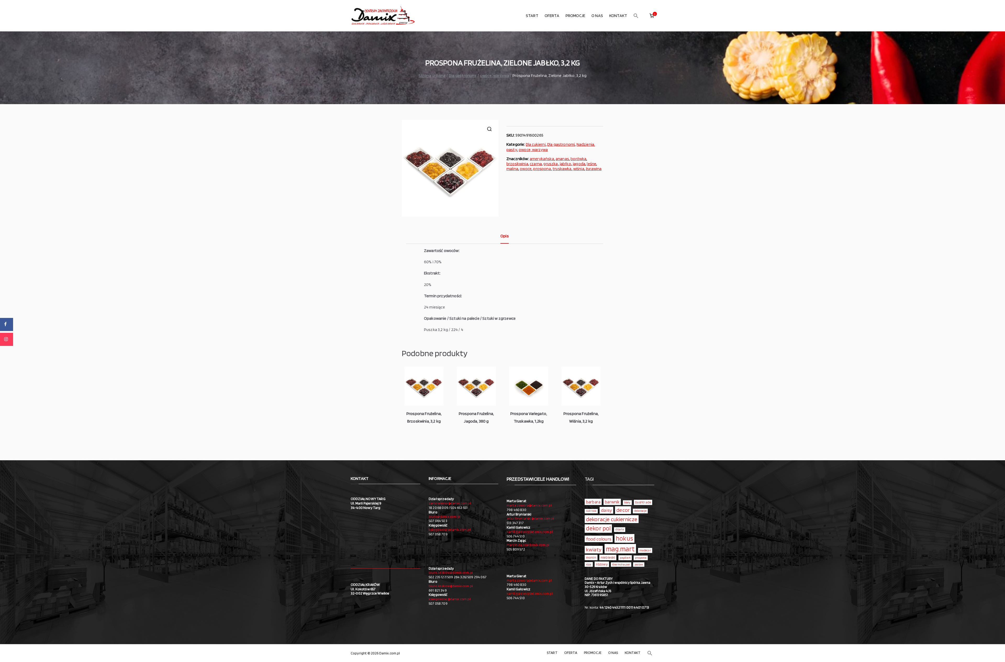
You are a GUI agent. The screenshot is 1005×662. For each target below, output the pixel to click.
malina (512, 168)
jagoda (579, 163)
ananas (562, 158)
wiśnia (578, 168)
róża (588, 564)
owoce (526, 168)
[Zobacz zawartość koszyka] (651, 15)
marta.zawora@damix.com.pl (529, 505)
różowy (602, 564)
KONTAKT (618, 15)
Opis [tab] (504, 235)
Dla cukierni (536, 144)
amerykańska (542, 158)
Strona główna (431, 75)
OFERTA (552, 15)
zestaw (638, 564)
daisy (606, 510)
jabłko (565, 163)
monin (591, 557)
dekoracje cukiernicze (611, 519)
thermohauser (621, 564)
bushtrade (643, 502)
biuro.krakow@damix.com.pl (451, 572)
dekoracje (640, 511)
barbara (593, 501)
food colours (598, 539)
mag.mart (620, 549)
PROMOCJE (575, 15)
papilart (625, 557)
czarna (536, 163)
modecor (645, 550)
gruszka (550, 163)
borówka (578, 158)
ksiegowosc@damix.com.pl (450, 530)
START (532, 15)
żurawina (593, 168)
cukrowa (591, 511)
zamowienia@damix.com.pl (450, 503)
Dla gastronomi (462, 75)
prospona (542, 168)
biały (627, 502)
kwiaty (593, 549)
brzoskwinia (517, 163)
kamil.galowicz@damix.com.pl (530, 532)
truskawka (561, 168)
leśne (591, 163)
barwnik (612, 501)
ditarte (619, 529)
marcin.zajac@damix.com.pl (528, 545)
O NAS (597, 15)
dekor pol (598, 528)
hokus (624, 538)
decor (623, 510)
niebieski (608, 557)
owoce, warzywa (494, 75)
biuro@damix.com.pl (444, 516)
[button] (636, 15)
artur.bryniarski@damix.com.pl (530, 518)
